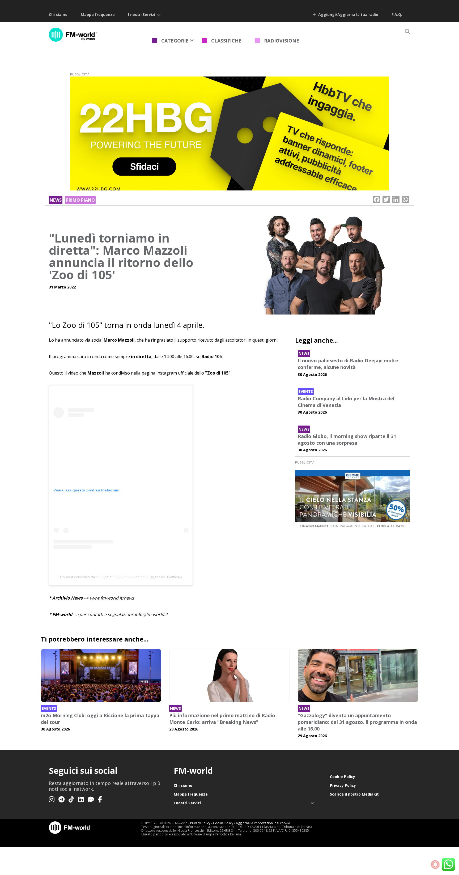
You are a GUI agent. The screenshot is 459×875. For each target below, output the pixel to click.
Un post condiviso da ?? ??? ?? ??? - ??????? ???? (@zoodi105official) (121, 577)
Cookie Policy (342, 776)
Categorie (175, 40)
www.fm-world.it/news (112, 598)
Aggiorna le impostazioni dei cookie (263, 823)
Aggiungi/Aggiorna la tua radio (347, 14)
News (56, 200)
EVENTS (306, 391)
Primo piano (80, 200)
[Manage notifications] (435, 864)
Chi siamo (58, 14)
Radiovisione (281, 40)
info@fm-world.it (151, 614)
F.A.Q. (397, 14)
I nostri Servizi (141, 14)
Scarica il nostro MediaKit (354, 794)
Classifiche (226, 40)
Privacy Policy (343, 785)
